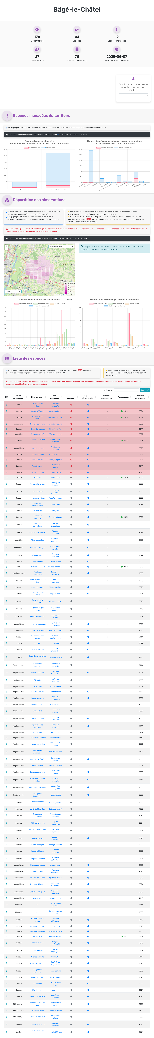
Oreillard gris (37, 871)
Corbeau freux (37, 950)
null (37, 904)
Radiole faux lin (37, 692)
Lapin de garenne (37, 448)
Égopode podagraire (37, 787)
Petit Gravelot (37, 466)
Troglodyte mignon (37, 963)
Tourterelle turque (37, 484)
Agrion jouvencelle (37, 616)
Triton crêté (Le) (37, 434)
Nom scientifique (54, 397)
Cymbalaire (37, 711)
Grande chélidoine (37, 744)
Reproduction (123, 397)
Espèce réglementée (87, 397)
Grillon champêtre (37, 823)
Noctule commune (37, 424)
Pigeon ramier (37, 491)
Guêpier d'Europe (37, 411)
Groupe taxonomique (18, 397)
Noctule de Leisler (37, 878)
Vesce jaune (37, 732)
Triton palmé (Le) (37, 540)
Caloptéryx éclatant (37, 859)
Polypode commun (37, 1017)
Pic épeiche (37, 984)
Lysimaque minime (37, 772)
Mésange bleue (37, 555)
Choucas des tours (37, 567)
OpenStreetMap (64, 295)
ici (58, 134)
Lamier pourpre (37, 698)
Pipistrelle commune (38, 624)
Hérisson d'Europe (37, 884)
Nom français (36, 397)
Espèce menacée (70, 397)
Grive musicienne (37, 650)
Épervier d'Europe (37, 926)
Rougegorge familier (37, 532)
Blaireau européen (37, 865)
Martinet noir (37, 990)
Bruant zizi (37, 936)
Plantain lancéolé (37, 672)
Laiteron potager (37, 718)
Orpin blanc (37, 686)
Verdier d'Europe (37, 472)
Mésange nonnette (37, 931)
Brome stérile (37, 766)
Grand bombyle (37, 845)
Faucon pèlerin (37, 460)
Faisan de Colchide (37, 996)
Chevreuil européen (37, 892)
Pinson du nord (37, 943)
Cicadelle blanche (37, 851)
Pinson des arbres (37, 498)
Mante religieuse (37, 587)
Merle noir (37, 477)
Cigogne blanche (37, 454)
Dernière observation (140, 397)
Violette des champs (37, 738)
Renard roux (37, 898)
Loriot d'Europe (37, 977)
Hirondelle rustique (37, 429)
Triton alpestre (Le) (37, 548)
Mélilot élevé (37, 680)
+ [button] (6, 246)
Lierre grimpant (37, 704)
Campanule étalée (37, 759)
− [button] (6, 249)
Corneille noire (37, 562)
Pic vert (37, 643)
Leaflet (56, 295)
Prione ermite (37, 838)
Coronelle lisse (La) (37, 1024)
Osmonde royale (37, 1010)
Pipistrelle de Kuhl (37, 630)
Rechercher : (108, 390)
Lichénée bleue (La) (37, 809)
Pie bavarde (37, 511)
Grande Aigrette (37, 957)
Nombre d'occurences (106, 397)
